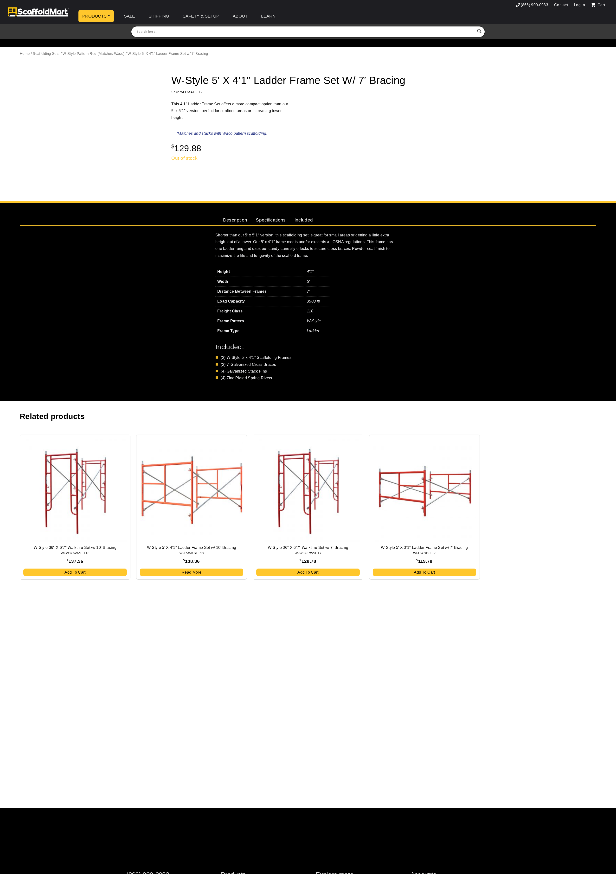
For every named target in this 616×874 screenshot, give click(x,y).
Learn (268, 16)
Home (25, 54)
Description (235, 219)
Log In (579, 5)
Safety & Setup (201, 16)
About (240, 16)
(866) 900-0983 (534, 5)
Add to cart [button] (75, 572)
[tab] (235, 220)
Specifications (271, 219)
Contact (561, 5)
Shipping (158, 16)
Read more (191, 572)
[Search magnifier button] (479, 31)
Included (304, 219)
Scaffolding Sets (46, 54)
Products (94, 16)
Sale (129, 16)
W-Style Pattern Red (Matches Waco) (93, 54)
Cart (600, 5)
